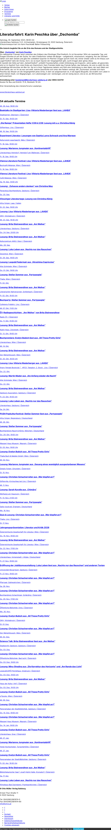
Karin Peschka (25, 52)
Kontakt (7, 814)
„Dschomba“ (10, 52)
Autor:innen (9, 9)
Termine (7, 14)
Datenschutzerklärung (13, 821)
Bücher (7, 7)
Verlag (7, 5)
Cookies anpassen (11, 825)
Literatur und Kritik (12, 16)
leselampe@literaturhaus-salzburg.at (31, 80)
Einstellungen (78, 829)
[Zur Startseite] (3, 1)
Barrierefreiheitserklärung (14, 823)
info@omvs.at (5, 804)
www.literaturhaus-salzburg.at (12, 92)
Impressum (8, 818)
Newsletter (8, 816)
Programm (8, 11)
